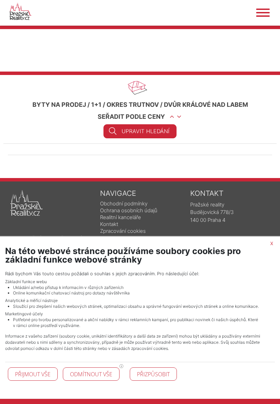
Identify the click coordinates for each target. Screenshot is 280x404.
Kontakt (109, 224)
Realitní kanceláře (120, 217)
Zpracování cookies (123, 230)
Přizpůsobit (153, 374)
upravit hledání (145, 131)
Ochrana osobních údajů (128, 210)
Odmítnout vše (91, 374)
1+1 (96, 104)
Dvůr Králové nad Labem (206, 104)
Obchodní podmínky (124, 203)
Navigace (118, 193)
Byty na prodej (59, 104)
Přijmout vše (33, 374)
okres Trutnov (133, 104)
